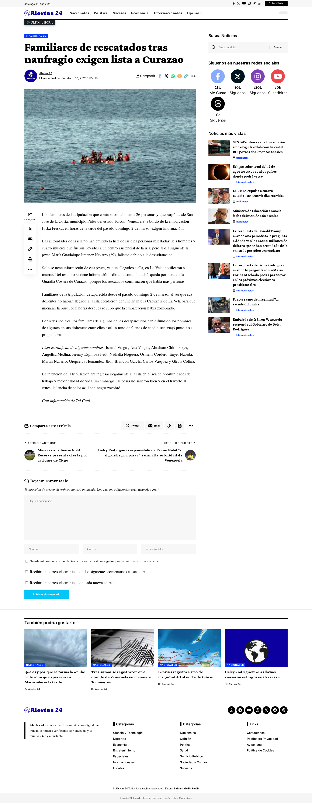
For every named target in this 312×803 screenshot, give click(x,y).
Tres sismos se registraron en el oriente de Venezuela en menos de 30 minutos (121, 677)
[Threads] (217, 110)
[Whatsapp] (231, 710)
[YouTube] (244, 3)
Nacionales (36, 35)
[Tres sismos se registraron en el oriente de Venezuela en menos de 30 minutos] (122, 648)
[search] (274, 12)
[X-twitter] (266, 710)
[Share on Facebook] (160, 76)
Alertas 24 (45, 73)
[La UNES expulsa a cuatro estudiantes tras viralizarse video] (219, 196)
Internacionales (245, 182)
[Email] (180, 76)
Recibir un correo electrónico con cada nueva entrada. (73, 582)
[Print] (30, 259)
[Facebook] (234, 3)
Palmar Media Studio (187, 788)
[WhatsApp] (259, 3)
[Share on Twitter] (166, 76)
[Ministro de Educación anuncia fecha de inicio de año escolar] (219, 216)
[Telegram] (254, 3)
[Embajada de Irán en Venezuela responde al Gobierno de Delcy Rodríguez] (219, 325)
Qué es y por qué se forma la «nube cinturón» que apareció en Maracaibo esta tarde (54, 677)
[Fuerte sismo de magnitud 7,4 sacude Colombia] (219, 305)
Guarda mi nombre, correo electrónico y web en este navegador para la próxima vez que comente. (95, 561)
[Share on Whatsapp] (173, 76)
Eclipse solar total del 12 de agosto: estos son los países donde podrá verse (255, 171)
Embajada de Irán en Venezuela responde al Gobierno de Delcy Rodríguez (257, 324)
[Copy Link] (186, 76)
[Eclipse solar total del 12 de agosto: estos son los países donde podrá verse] (219, 172)
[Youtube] (278, 82)
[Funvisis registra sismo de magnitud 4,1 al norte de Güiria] (189, 648)
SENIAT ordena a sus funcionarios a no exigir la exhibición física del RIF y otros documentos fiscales (259, 147)
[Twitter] (238, 3)
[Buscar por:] (242, 47)
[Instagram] (249, 3)
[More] (193, 76)
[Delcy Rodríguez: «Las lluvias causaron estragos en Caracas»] (256, 648)
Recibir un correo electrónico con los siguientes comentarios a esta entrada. (90, 571)
